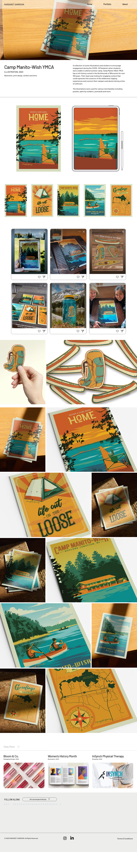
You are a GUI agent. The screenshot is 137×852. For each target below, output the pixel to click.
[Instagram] (65, 838)
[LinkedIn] (72, 838)
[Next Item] (127, 816)
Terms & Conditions (125, 838)
